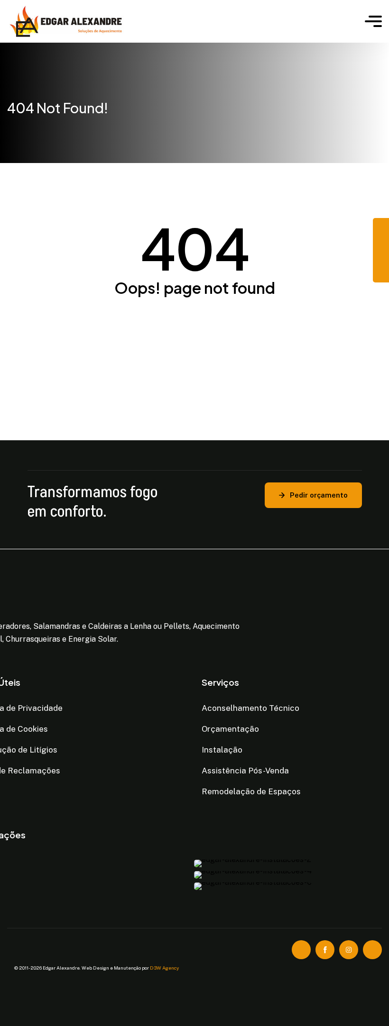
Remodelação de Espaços (251, 791)
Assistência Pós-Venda (245, 770)
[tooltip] (381, 226)
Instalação (222, 749)
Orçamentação (230, 729)
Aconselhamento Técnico (250, 708)
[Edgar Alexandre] (179, 21)
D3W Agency (164, 968)
